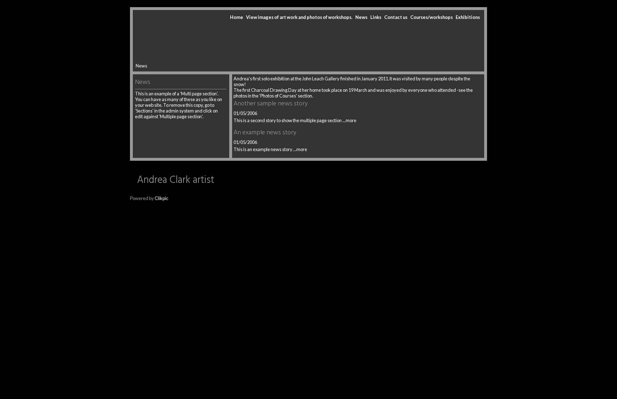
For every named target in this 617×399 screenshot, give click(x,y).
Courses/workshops (431, 17)
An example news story (265, 133)
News (361, 17)
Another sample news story (271, 104)
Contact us (395, 17)
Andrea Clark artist (175, 180)
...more (349, 120)
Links (375, 17)
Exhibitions (468, 17)
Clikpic (161, 198)
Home (236, 17)
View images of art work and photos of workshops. (299, 17)
